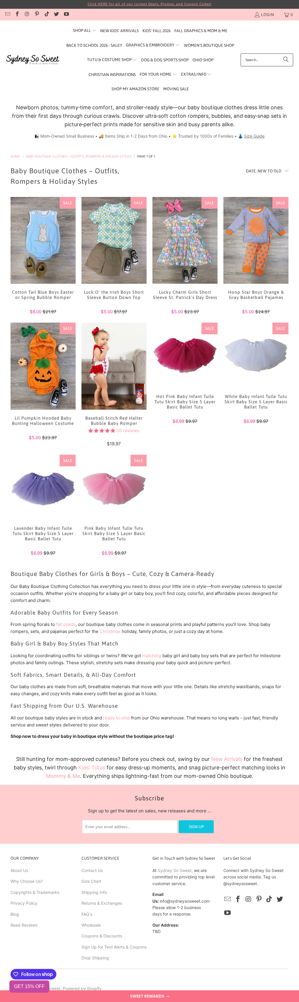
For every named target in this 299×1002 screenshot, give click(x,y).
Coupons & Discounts (101, 935)
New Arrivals (226, 759)
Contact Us (92, 870)
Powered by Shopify (82, 988)
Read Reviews (24, 925)
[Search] (286, 59)
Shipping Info (94, 892)
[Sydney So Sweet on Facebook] (17, 14)
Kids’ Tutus (91, 767)
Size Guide (254, 136)
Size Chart (91, 881)
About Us (19, 870)
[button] (149, 996)
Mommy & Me (63, 776)
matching (151, 655)
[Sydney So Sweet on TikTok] (46, 14)
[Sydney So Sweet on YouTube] (66, 14)
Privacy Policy (24, 903)
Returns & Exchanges (101, 903)
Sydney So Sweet (175, 870)
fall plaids (66, 624)
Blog (15, 914)
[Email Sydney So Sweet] (7, 14)
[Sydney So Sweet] (33, 59)
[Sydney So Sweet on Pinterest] (37, 14)
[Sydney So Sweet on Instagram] (27, 14)
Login (267, 14)
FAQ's (86, 914)
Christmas (110, 631)
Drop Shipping (95, 957)
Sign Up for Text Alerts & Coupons (114, 946)
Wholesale (91, 925)
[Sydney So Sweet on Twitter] (56, 14)
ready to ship (116, 718)
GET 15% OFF (29, 986)
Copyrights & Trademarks (35, 892)
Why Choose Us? (27, 881)
